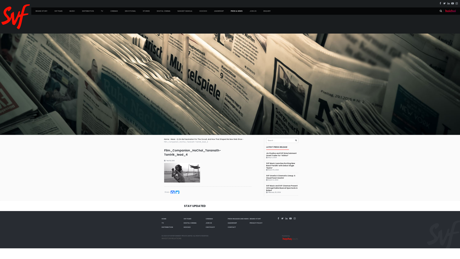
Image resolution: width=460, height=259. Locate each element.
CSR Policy (210, 227)
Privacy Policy (256, 223)
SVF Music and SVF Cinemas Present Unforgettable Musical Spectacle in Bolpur (282, 188)
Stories (146, 11)
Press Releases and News (238, 219)
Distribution (88, 11)
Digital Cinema (163, 11)
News (173, 139)
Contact (232, 227)
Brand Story (41, 11)
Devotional (130, 11)
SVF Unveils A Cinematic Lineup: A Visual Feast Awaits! (280, 176)
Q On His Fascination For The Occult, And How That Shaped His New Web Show (209, 139)
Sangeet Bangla (184, 11)
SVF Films (58, 11)
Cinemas (114, 11)
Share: (167, 192)
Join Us (253, 11)
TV (102, 11)
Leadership (219, 11)
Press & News (236, 11)
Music (72, 11)
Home (166, 139)
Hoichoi (203, 11)
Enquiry (267, 11)
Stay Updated (195, 206)
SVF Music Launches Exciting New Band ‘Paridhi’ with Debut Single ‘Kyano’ (280, 165)
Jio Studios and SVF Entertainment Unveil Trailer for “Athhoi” (281, 154)
